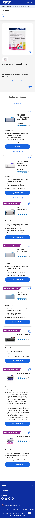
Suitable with (17, 103)
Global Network (14, 505)
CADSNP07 (26, 6)
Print (31, 87)
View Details (19, 237)
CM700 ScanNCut (23, 373)
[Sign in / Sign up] (21, 2)
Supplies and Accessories (13, 6)
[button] (29, 513)
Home (3, 6)
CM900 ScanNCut (23, 436)
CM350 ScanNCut (23, 334)
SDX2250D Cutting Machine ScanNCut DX (23, 117)
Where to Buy (19, 81)
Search (28, 2)
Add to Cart (19, 146)
